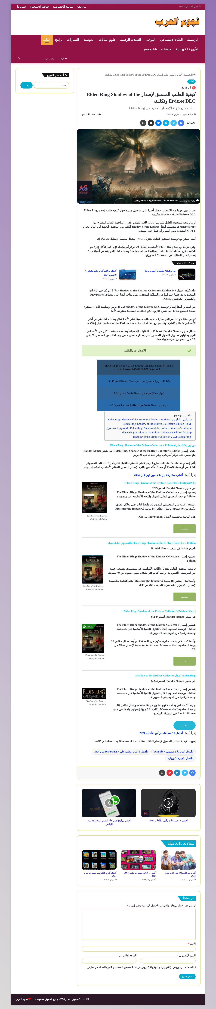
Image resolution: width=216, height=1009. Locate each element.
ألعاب (47, 39)
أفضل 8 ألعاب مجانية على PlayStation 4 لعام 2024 (120, 751)
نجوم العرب (21, 999)
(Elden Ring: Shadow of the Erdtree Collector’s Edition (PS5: (157, 423)
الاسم (192, 943)
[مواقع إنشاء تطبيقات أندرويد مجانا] (186, 274)
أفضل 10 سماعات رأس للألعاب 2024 (161, 733)
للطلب (184, 528)
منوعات (166, 49)
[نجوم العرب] (177, 22)
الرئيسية (192, 39)
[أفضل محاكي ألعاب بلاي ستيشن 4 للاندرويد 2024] (127, 274)
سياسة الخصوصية (63, 6)
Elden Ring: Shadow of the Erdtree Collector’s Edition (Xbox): (156, 432)
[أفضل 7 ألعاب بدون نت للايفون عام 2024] (138, 860)
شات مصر (150, 49)
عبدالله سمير (188, 114)
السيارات (73, 39)
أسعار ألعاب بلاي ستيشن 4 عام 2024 (173, 751)
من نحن (81, 6)
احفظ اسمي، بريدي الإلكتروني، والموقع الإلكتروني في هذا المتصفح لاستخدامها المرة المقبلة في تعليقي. (139, 967)
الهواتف (150, 39)
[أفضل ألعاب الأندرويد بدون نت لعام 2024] (99, 860)
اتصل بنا (22, 6)
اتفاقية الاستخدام (39, 6)
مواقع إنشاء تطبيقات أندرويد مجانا (160, 271)
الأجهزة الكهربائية (187, 49)
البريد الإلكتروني (186, 955)
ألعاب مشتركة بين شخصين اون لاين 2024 (158, 475)
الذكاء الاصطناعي (171, 39)
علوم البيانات (107, 39)
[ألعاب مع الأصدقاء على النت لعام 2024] (178, 860)
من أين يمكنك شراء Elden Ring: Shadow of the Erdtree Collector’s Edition (149, 419)
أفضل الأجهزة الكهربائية (179, 758)
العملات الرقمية (130, 39)
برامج (58, 39)
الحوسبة (88, 39)
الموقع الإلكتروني (127, 955)
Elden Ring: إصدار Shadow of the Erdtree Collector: (162, 436)
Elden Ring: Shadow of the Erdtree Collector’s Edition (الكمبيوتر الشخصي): (148, 428)
